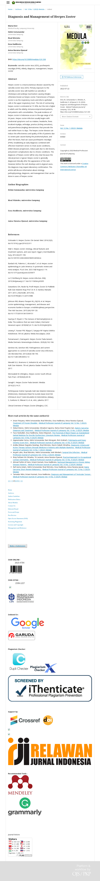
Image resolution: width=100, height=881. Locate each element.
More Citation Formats (70, 116)
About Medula (13, 503)
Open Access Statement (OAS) (18, 518)
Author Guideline (14, 496)
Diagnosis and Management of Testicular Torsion (71, 474)
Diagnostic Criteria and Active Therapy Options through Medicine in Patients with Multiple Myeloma (51, 446)
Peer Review (12, 515)
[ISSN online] (15, 574)
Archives (18, 9)
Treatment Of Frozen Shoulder (25, 423)
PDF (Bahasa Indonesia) (72, 77)
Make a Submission (17, 546)
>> (22, 481)
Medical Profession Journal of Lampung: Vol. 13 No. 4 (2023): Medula (57, 459)
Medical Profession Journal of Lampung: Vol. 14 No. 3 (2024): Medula (40, 477)
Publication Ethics (14, 499)
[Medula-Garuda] (21, 639)
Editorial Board (13, 509)
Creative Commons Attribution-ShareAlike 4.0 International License (74, 166)
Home (10, 9)
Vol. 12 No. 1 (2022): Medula (34, 9)
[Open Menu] (8, 2)
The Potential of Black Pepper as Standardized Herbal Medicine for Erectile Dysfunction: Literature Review (51, 434)
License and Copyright (15, 525)
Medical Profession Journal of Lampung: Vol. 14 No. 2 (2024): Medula (50, 453)
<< (9, 481)
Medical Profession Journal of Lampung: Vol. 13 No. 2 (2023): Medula (62, 430)
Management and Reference (17, 528)
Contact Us (11, 506)
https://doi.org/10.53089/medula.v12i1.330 (29, 59)
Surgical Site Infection (71, 452)
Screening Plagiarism (15, 522)
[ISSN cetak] (10, 588)
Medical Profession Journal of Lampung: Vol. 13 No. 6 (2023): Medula (57, 442)
